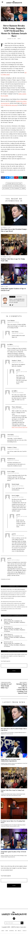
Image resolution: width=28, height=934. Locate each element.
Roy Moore (6, 188)
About (2, 930)
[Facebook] (3, 177)
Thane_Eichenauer (17, 407)
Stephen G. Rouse (16, 360)
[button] (22, 923)
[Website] (12, 305)
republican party (19, 185)
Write (6, 930)
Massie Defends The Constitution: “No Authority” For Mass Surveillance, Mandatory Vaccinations (14, 622)
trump (23, 188)
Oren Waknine (11, 320)
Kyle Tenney (15, 331)
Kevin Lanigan (11, 471)
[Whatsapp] (20, 177)
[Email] (25, 177)
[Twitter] (12, 177)
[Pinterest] (16, 177)
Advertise (11, 930)
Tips (16, 930)
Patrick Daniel (15, 484)
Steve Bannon (15, 188)
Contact (24, 930)
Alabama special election (14, 183)
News (19, 38)
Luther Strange (8, 185)
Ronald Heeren (11, 458)
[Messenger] (7, 177)
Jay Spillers (10, 344)
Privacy (19, 930)
